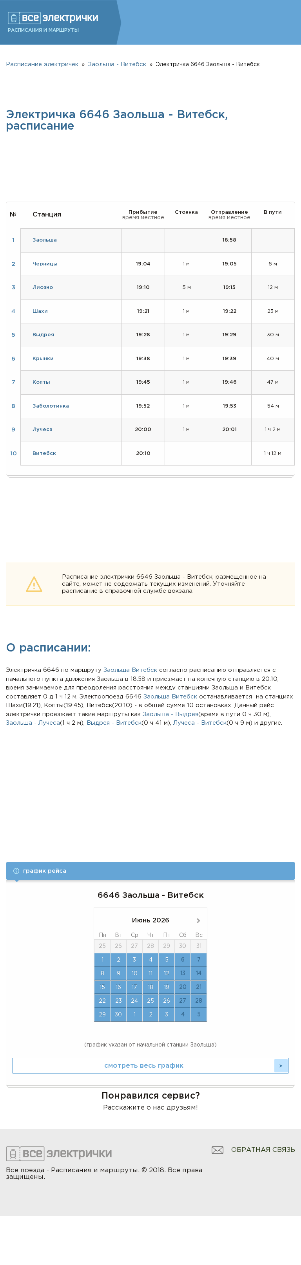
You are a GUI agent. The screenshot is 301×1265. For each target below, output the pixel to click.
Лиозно (43, 287)
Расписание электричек (42, 64)
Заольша (116, 670)
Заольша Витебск (170, 696)
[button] (150, 871)
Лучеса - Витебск (200, 722)
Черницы (45, 264)
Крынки (43, 359)
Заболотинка (51, 406)
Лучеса (43, 430)
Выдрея (43, 335)
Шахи (40, 311)
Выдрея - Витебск (114, 722)
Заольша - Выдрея (170, 714)
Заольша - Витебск (117, 64)
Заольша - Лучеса (33, 722)
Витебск (144, 670)
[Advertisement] (150, 787)
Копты (41, 382)
